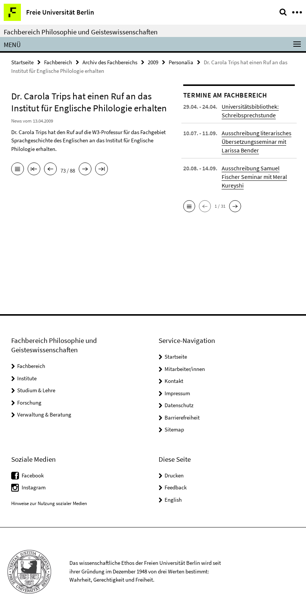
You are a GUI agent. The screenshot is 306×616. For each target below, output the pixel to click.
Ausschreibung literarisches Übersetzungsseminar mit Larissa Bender (256, 141)
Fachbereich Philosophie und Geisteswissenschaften (80, 31)
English (173, 499)
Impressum (177, 393)
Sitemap (174, 429)
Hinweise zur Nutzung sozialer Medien (49, 503)
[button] (189, 206)
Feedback (176, 487)
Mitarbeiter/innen (185, 368)
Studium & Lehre (36, 390)
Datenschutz (179, 405)
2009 (153, 62)
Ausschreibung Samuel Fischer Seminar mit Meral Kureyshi (254, 176)
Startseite (22, 62)
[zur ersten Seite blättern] (34, 169)
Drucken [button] (174, 475)
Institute (27, 378)
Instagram (34, 487)
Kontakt (174, 380)
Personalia (181, 62)
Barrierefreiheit (182, 417)
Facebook (33, 475)
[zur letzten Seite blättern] (101, 169)
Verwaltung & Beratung (44, 414)
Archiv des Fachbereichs (109, 62)
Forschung (29, 402)
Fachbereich (58, 62)
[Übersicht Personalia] (17, 169)
